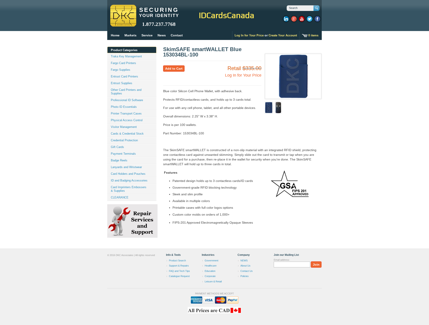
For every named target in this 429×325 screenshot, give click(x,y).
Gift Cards (117, 147)
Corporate (210, 276)
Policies (244, 276)
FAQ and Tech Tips (179, 271)
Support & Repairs (179, 265)
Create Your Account (283, 35)
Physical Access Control (127, 120)
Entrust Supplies (121, 83)
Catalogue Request (179, 276)
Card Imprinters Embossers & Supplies (128, 188)
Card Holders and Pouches (128, 173)
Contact (177, 35)
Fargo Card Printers (123, 63)
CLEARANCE (119, 197)
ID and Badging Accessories (129, 180)
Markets (130, 35)
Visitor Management (124, 127)
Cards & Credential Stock (127, 133)
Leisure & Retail (213, 281)
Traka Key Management (126, 56)
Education (210, 271)
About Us (245, 265)
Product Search (177, 260)
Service (147, 35)
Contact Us (246, 271)
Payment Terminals (123, 153)
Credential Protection (124, 140)
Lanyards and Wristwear (126, 167)
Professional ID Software (127, 100)
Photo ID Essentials (124, 106)
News (162, 35)
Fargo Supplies (120, 69)
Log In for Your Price (249, 35)
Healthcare (211, 265)
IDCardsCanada (226, 15)
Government (211, 260)
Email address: (282, 259)
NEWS (244, 260)
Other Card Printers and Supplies (126, 91)
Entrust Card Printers (124, 76)
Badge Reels (119, 160)
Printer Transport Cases (126, 113)
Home (115, 35)
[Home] (123, 24)
